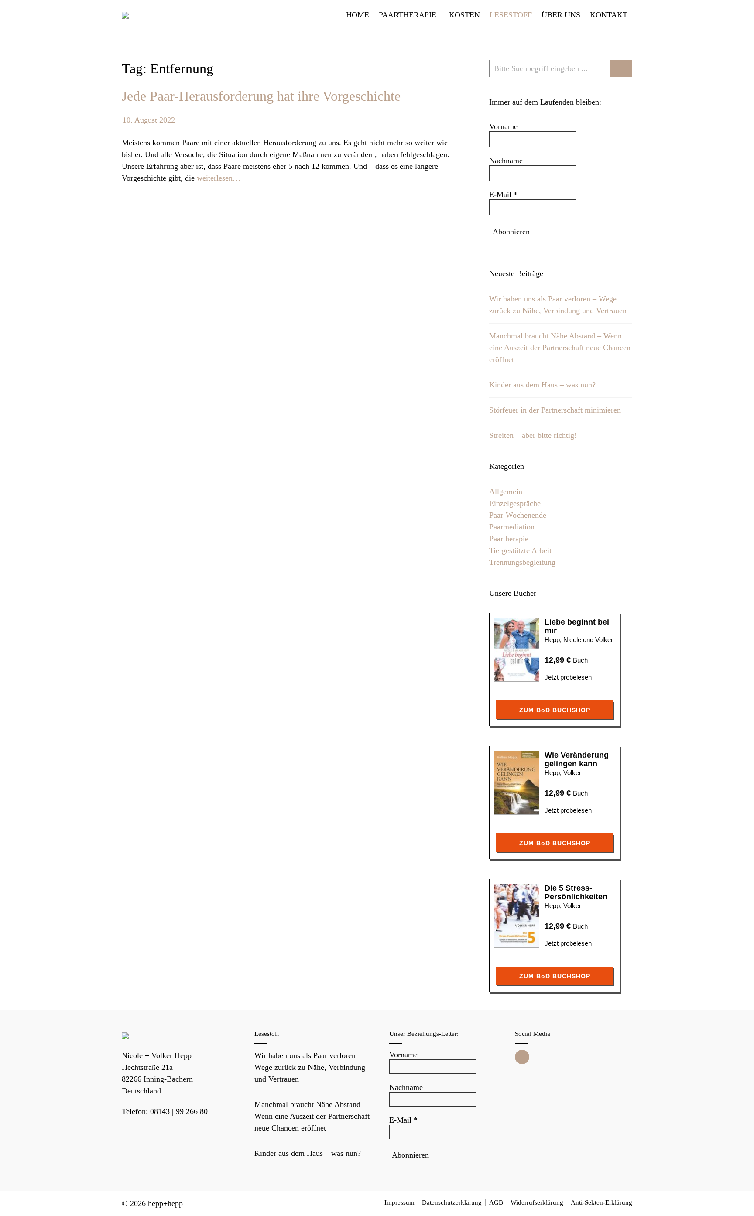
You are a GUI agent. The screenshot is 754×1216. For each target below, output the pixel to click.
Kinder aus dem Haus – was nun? (542, 384)
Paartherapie (508, 538)
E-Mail (503, 194)
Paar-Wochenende (517, 515)
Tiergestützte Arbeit (520, 550)
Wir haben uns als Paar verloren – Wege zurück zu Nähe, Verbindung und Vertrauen (309, 1067)
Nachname (506, 160)
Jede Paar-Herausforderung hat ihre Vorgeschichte (261, 96)
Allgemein (505, 491)
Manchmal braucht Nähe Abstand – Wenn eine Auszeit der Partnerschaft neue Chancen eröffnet (560, 347)
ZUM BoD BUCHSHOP (554, 710)
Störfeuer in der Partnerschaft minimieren (555, 410)
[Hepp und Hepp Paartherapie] (125, 15)
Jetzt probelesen (568, 677)
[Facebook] (522, 1057)
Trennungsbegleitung (522, 562)
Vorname (503, 126)
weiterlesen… (218, 178)
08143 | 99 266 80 (179, 1111)
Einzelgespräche (515, 503)
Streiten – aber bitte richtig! (533, 435)
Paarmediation (512, 527)
